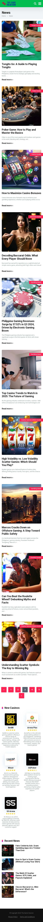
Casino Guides (36, 154)
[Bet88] (11, 725)
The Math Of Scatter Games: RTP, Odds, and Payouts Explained (26, 875)
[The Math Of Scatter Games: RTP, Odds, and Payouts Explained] (8, 883)
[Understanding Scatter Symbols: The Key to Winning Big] (21, 641)
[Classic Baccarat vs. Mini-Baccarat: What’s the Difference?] (8, 897)
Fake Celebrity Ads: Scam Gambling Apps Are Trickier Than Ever (28, 848)
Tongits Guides (36, 25)
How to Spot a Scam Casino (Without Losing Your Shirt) (28, 860)
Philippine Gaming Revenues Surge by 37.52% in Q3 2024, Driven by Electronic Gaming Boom (18, 326)
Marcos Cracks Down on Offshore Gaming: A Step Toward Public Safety (21, 530)
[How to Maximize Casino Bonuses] (21, 169)
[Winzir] (11, 765)
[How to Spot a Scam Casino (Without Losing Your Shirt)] (8, 869)
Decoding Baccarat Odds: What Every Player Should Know (20, 257)
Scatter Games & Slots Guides (31, 420)
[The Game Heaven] (9, 3)
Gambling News (36, 282)
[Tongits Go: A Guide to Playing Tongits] (21, 40)
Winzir (11, 768)
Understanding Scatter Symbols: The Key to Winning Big (21, 666)
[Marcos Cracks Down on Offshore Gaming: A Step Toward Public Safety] (21, 504)
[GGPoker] (32, 765)
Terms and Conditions (27, 917)
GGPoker (32, 768)
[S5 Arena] (11, 808)
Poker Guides (36, 91)
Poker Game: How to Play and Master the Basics (19, 131)
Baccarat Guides (35, 217)
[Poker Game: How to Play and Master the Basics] (21, 106)
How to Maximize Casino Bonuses (21, 193)
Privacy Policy (13, 917)
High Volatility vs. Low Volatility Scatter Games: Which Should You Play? (20, 462)
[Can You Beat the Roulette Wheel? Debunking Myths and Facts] (21, 572)
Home (4, 16)
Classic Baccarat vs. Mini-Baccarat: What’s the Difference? (27, 889)
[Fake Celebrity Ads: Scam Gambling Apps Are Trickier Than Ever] (8, 856)
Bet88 (10, 728)
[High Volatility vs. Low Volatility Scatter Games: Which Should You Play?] (21, 435)
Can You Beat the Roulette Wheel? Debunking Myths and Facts (19, 599)
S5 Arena (11, 811)
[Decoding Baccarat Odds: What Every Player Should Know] (21, 232)
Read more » (7, 79)
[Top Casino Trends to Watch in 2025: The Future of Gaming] (21, 369)
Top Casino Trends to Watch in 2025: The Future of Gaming (20, 395)
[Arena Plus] (32, 725)
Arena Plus (32, 728)
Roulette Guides (36, 557)
